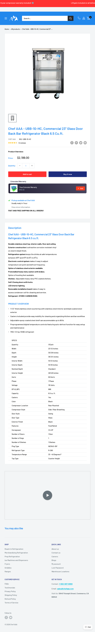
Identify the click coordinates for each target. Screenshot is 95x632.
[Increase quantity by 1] (32, 165)
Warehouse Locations (60, 571)
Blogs (54, 560)
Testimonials (10, 587)
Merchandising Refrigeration (16, 553)
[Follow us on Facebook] (6, 617)
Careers (55, 556)
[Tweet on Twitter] (80, 142)
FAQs (7, 584)
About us (55, 549)
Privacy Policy (10, 591)
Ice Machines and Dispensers (16, 560)
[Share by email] (85, 142)
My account (56, 564)
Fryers (7, 564)
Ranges (8, 571)
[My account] (84, 18)
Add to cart (27, 174)
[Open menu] (6, 18)
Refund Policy (10, 599)
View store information (20, 207)
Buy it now (67, 174)
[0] (88, 18)
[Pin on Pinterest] (76, 142)
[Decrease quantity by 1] (19, 165)
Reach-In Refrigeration (14, 549)
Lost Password (57, 568)
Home (7, 29)
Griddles (8, 568)
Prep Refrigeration (12, 556)
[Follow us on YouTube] (10, 617)
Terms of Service (11, 602)
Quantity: (12, 165)
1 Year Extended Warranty (28, 187)
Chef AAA (12, 139)
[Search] (70, 18)
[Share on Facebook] (72, 142)
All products (15, 29)
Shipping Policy (11, 595)
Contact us (56, 553)
